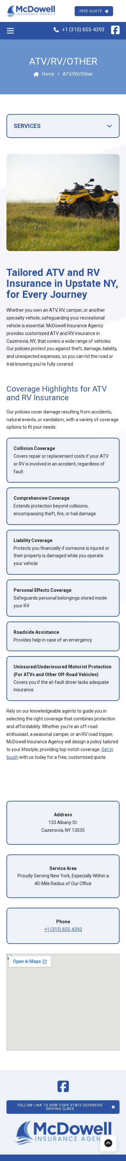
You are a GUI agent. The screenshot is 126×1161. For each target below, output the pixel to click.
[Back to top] (108, 1143)
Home (48, 74)
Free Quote (90, 11)
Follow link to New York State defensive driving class (60, 1107)
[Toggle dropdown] (109, 126)
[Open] (10, 31)
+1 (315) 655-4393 (83, 29)
